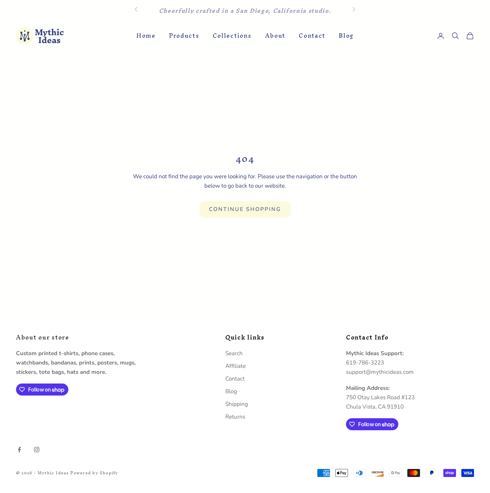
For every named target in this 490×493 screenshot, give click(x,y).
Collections (232, 35)
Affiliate (235, 366)
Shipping (236, 404)
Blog (346, 35)
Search (234, 353)
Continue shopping (245, 209)
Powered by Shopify (94, 473)
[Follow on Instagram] (36, 449)
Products (184, 35)
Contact (312, 35)
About (275, 35)
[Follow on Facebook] (19, 449)
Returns (235, 417)
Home (146, 35)
